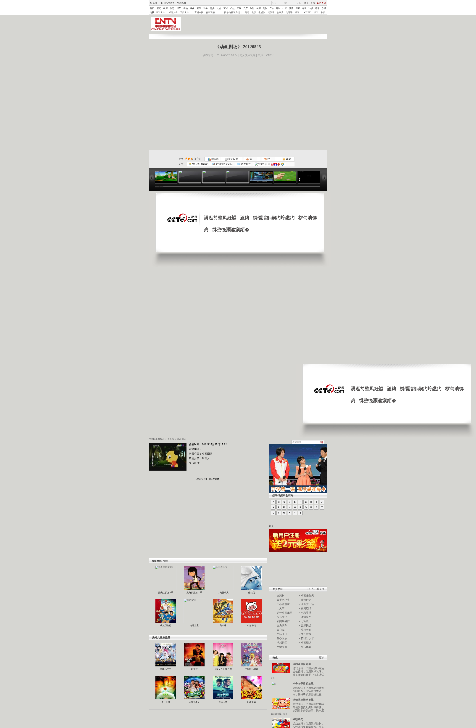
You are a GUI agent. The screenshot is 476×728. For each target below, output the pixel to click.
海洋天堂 (222, 702)
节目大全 (184, 12)
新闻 (159, 8)
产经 (239, 8)
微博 (291, 8)
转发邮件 (245, 164)
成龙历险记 (165, 625)
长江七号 (165, 702)
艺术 (225, 8)
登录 (298, 3)
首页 (152, 8)
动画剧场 (181, 439)
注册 (306, 3)
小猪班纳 (251, 625)
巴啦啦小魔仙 (251, 669)
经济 (165, 8)
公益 (232, 8)
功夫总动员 (223, 592)
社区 (284, 8)
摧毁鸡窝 (298, 719)
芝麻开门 (282, 634)
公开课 (289, 12)
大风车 (280, 608)
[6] (192, 159)
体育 (172, 8)
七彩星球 (306, 612)
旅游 (252, 8)
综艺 (179, 8)
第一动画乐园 (284, 612)
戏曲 (192, 8)
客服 (313, 2)
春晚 (185, 8)
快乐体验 (306, 646)
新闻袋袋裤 (283, 621)
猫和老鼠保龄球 (302, 664)
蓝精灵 (251, 592)
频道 (316, 12)
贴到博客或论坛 (224, 164)
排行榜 (215, 159)
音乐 (199, 8)
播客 (297, 12)
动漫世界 (306, 599)
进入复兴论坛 (247, 55)
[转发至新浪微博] (278, 164)
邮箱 (317, 8)
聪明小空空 (165, 669)
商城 (278, 8)
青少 (212, 8)
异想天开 (306, 629)
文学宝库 (282, 646)
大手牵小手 (283, 599)
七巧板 (305, 621)
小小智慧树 (283, 604)
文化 (219, 8)
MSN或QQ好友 (199, 164)
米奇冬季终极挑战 (303, 683)
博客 (297, 8)
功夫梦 (194, 669)
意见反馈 (233, 159)
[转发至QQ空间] (282, 164)
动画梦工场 (307, 604)
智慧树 (280, 595)
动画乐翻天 (307, 595)
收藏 (288, 159)
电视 (152, 12)
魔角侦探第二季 (194, 592)
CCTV (307, 12)
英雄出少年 (307, 638)
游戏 (323, 8)
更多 (321, 657)
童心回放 (282, 638)
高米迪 (223, 625)
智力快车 (282, 625)
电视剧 (261, 12)
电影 (254, 12)
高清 (247, 12)
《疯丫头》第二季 (223, 669)
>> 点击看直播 (316, 589)
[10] (197, 159)
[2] (186, 159)
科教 (205, 8)
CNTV (269, 55)
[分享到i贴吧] (275, 164)
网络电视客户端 (232, 12)
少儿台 (170, 439)
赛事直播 (210, 12)
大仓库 (280, 629)
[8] (194, 159)
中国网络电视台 (167, 2)
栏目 (323, 12)
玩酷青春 (251, 702)
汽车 (245, 8)
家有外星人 (194, 702)
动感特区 (282, 642)
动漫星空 (306, 616)
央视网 (153, 2)
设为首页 (321, 2)
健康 (258, 8)
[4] (189, 159)
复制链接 (201, 479)
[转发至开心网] (272, 164)
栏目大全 (173, 12)
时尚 (265, 8)
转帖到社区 (264, 164)
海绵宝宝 (194, 625)
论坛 (304, 8)
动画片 (280, 12)
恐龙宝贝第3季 (165, 592)
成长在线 (306, 634)
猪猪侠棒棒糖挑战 (303, 699)
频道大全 (160, 12)
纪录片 (271, 12)
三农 (271, 8)
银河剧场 (306, 608)
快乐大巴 (282, 616)
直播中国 (198, 12)
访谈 (310, 8)
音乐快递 (306, 625)
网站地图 (181, 2)
